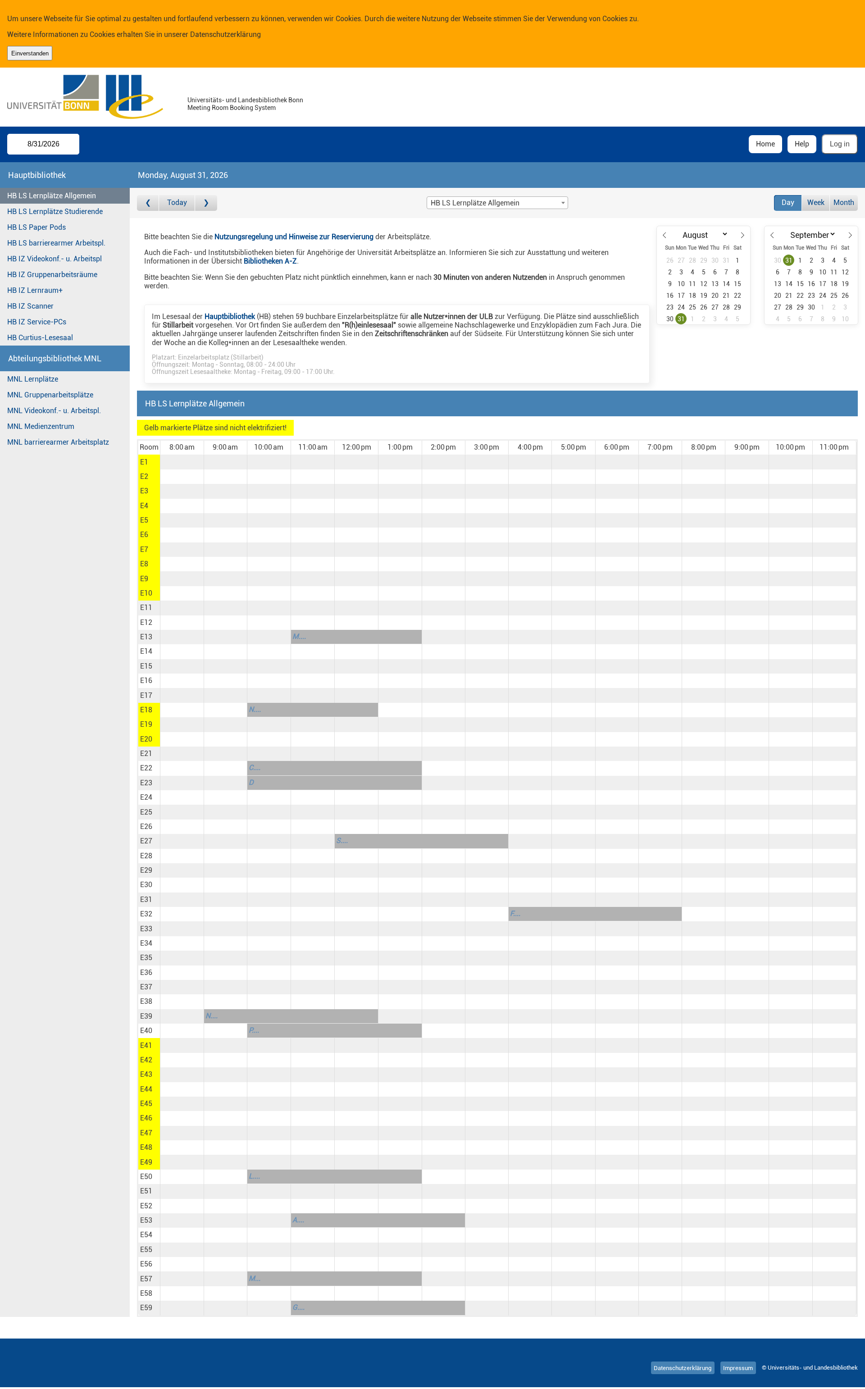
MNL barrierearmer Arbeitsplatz (58, 442)
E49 (146, 1162)
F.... (515, 913)
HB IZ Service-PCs (36, 322)
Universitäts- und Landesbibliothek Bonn (245, 100)
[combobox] (497, 202)
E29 (146, 870)
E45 (146, 1103)
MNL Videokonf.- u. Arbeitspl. (54, 410)
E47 (146, 1133)
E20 (146, 739)
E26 (146, 826)
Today (177, 202)
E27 (146, 841)
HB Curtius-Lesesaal (40, 337)
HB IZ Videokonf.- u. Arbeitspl (54, 259)
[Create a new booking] (181, 462)
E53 (146, 1220)
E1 (144, 462)
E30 (146, 884)
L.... (254, 1176)
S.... (342, 840)
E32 (146, 914)
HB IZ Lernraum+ (35, 290)
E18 (146, 710)
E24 (146, 797)
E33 (146, 928)
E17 (146, 695)
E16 (146, 680)
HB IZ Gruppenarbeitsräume (52, 274)
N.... (255, 709)
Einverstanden (30, 53)
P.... (254, 1030)
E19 (146, 724)
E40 (146, 1030)
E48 (146, 1147)
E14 (146, 651)
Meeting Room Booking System (231, 108)
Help (802, 144)
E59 (146, 1307)
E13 (146, 637)
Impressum (738, 1367)
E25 (146, 812)
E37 (146, 987)
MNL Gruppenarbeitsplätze (50, 395)
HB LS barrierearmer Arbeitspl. (56, 243)
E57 (146, 1279)
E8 (144, 564)
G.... (298, 1307)
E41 (146, 1045)
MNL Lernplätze (32, 379)
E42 (146, 1060)
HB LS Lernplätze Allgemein (51, 195)
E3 (144, 491)
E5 (144, 520)
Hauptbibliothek (230, 316)
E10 (146, 593)
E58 (146, 1293)
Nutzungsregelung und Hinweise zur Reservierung (293, 236)
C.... (254, 767)
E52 (146, 1206)
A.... (298, 1220)
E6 (144, 534)
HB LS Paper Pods (36, 227)
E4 (144, 505)
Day (788, 202)
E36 (146, 972)
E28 (146, 856)
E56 (146, 1264)
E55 (146, 1249)
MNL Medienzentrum (40, 426)
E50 (146, 1176)
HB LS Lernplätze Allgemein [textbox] (475, 203)
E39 (146, 1016)
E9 (144, 578)
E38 (146, 1001)
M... (254, 1278)
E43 (146, 1074)
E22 (146, 768)
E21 (146, 753)
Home (765, 144)
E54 (146, 1234)
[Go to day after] (206, 203)
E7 (144, 549)
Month (843, 202)
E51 (146, 1191)
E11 (146, 607)
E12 (146, 622)
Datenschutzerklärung (225, 34)
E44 (146, 1089)
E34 (146, 943)
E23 (146, 783)
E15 (146, 666)
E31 (146, 899)
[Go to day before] (148, 203)
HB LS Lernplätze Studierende (55, 211)
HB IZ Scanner (30, 306)
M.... (299, 636)
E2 (144, 476)
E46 (146, 1118)
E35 (146, 957)
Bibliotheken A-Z (270, 261)
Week (815, 202)
